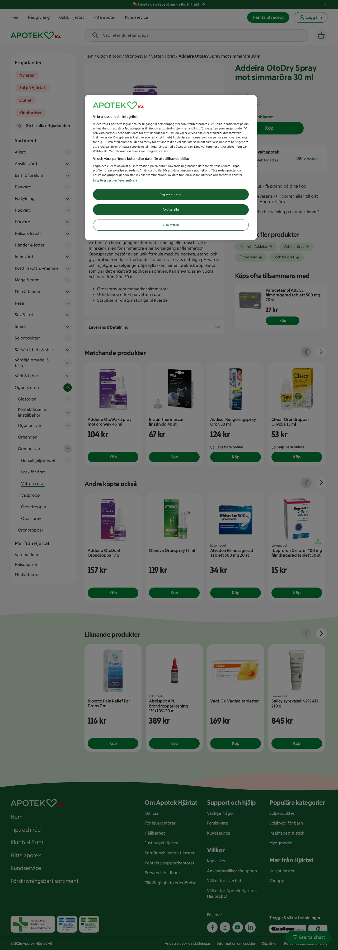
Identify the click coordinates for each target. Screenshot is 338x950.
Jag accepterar (171, 194)
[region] (171, 167)
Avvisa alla (171, 209)
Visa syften (171, 225)
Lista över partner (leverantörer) (115, 180)
